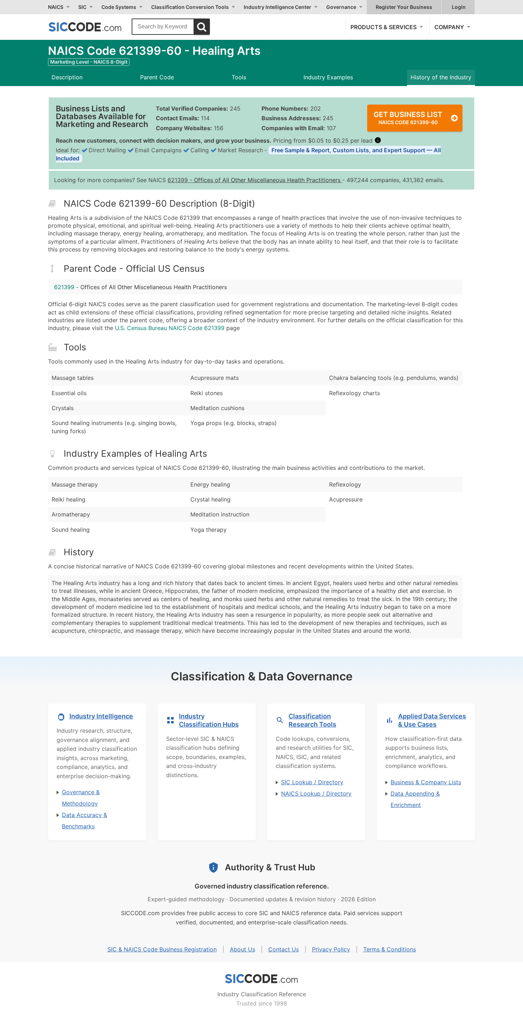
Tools (239, 77)
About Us (242, 949)
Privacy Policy (331, 949)
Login (459, 7)
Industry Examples (328, 77)
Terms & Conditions (389, 949)
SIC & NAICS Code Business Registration (162, 949)
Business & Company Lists (426, 782)
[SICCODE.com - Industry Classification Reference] (261, 978)
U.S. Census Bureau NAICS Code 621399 (169, 327)
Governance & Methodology (81, 798)
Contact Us (283, 949)
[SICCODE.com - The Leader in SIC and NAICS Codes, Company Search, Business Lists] (92, 27)
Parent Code (157, 77)
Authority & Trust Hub (270, 867)
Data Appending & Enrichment (415, 799)
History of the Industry (441, 77)
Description (67, 77)
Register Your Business (404, 7)
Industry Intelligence (101, 716)
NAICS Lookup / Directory (316, 793)
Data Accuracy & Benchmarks (84, 820)
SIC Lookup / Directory (312, 782)
